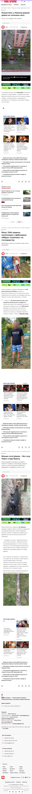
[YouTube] (26, 777)
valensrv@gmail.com (24, 715)
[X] (24, 777)
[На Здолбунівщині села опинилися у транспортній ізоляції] (27, 199)
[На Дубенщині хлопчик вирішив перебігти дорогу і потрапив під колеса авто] (27, 214)
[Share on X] (12, 791)
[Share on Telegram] (19, 791)
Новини (4, 229)
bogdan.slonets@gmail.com (7, 718)
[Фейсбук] (22, 777)
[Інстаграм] (28, 777)
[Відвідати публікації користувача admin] (3, 27)
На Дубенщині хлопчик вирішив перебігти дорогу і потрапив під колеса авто (10, 214)
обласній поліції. (24, 313)
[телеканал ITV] (3, 202)
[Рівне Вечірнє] (12, 1)
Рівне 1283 (20, 92)
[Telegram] (30, 777)
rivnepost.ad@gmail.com (18, 723)
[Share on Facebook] (9, 791)
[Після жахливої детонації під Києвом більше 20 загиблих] (27, 207)
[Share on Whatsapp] (16, 791)
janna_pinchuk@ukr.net (6, 721)
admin (6, 27)
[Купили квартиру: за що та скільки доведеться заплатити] (27, 192)
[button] (2, 1)
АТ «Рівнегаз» (22, 527)
